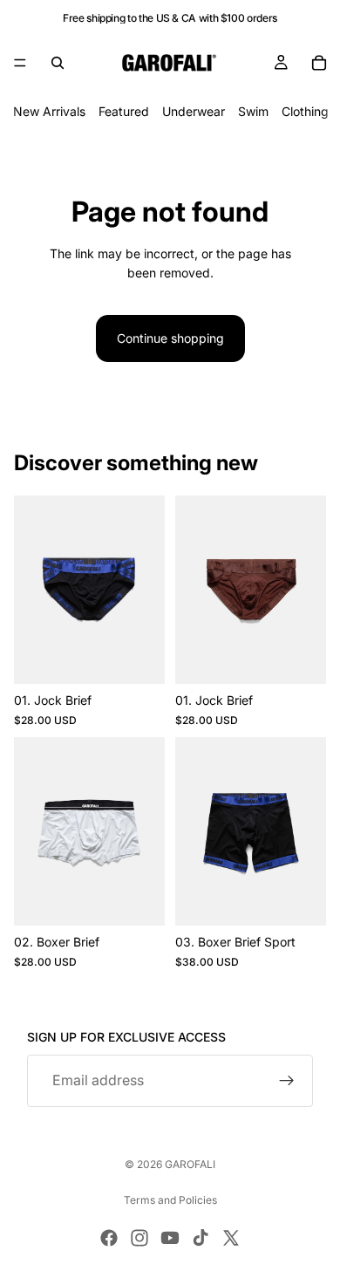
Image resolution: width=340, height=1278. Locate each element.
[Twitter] (231, 1237)
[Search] (57, 63)
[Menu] (20, 63)
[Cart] (319, 63)
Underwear (193, 111)
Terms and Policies (170, 1199)
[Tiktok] (200, 1237)
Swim (253, 111)
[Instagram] (139, 1237)
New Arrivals (49, 111)
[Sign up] (287, 1081)
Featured (124, 111)
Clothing (305, 111)
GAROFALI (190, 1164)
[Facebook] (109, 1237)
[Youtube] (170, 1237)
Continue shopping (170, 338)
